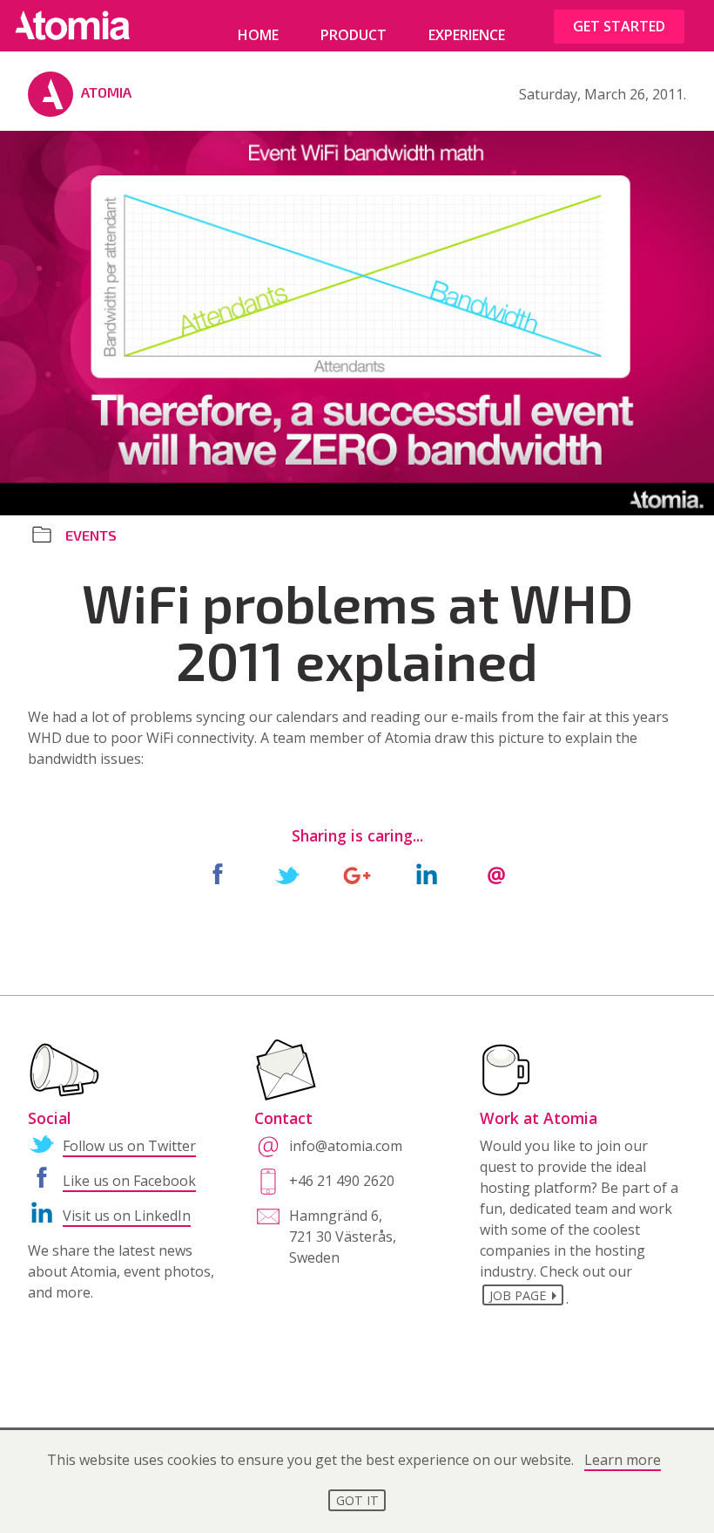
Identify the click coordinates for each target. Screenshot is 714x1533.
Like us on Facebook (129, 1180)
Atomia (106, 92)
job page (517, 1295)
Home (258, 34)
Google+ (357, 875)
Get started (619, 26)
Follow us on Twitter (129, 1145)
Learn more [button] (622, 1459)
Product (353, 34)
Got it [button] (357, 1500)
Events (91, 535)
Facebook (218, 875)
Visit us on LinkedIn (127, 1215)
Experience (466, 34)
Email (496, 875)
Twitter (287, 875)
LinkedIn (427, 875)
